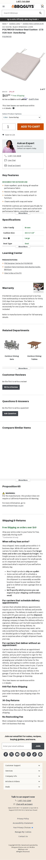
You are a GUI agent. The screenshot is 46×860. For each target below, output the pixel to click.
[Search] (40, 13)
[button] (23, 765)
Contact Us (23, 836)
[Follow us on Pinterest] (29, 754)
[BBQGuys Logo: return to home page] (23, 6)
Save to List (10, 135)
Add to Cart (30, 126)
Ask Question (10, 413)
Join (38, 746)
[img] (23, 64)
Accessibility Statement (23, 823)
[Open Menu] (3, 6)
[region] (23, 66)
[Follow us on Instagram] (23, 754)
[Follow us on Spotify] (40, 754)
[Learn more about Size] (8, 238)
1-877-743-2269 (23, 1)
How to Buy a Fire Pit (13, 273)
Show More (22, 213)
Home (4, 24)
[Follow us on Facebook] (6, 754)
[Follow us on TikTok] (34, 754)
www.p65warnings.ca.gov (12, 505)
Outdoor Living (14, 24)
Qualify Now (34, 99)
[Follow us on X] (11, 754)
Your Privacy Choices (22, 827)
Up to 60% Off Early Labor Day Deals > (23, 19)
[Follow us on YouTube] (17, 754)
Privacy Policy (23, 818)
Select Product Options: (12, 114)
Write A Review (11, 387)
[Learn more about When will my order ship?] (13, 108)
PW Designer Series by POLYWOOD (18, 263)
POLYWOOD (7, 36)
